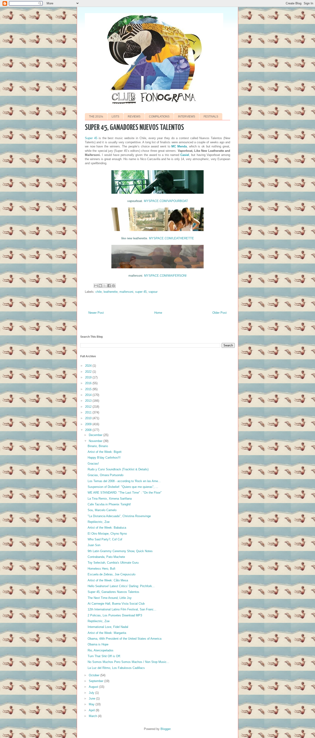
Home (158, 312)
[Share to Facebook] (109, 285)
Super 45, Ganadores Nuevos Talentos (113, 592)
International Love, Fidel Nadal (108, 627)
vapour (153, 291)
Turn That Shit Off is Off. (104, 656)
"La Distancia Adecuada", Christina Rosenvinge (119, 516)
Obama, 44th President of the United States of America (124, 638)
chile (98, 291)
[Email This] (96, 285)
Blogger (165, 729)
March (93, 716)
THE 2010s (96, 116)
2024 (88, 365)
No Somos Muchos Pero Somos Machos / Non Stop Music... (128, 662)
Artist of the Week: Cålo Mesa (108, 580)
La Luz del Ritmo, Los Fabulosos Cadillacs (116, 668)
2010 (88, 418)
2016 (88, 383)
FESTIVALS (211, 116)
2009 (88, 424)
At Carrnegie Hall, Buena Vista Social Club (116, 603)
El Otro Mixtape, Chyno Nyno (107, 533)
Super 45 (91, 138)
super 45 (141, 291)
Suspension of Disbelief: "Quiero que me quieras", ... (123, 487)
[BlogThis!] (100, 285)
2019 (88, 377)
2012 (88, 406)
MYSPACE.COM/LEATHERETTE (171, 238)
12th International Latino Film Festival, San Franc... (122, 609)
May (92, 704)
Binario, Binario (98, 446)
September (96, 681)
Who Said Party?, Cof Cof (105, 539)
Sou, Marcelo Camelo (102, 510)
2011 (88, 412)
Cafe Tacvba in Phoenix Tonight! (109, 504)
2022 (88, 371)
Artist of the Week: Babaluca (107, 527)
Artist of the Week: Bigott (105, 452)
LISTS (115, 116)
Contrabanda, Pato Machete (106, 557)
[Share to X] (104, 285)
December (96, 435)
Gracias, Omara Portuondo (105, 475)
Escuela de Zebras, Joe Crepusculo (111, 574)
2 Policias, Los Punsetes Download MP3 (115, 615)
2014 (88, 395)
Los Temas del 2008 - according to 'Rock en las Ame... (124, 481)
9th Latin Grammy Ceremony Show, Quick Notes (120, 551)
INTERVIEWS (186, 116)
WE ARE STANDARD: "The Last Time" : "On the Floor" (125, 492)
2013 (88, 400)
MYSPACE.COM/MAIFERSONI (165, 275)
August (94, 686)
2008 (88, 430)
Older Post (219, 312)
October (94, 675)
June (92, 698)
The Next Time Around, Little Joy (110, 598)
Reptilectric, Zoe (99, 522)
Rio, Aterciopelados (100, 650)
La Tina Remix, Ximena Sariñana (110, 498)
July (92, 692)
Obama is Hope (98, 644)
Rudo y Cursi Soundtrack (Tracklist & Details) (118, 469)
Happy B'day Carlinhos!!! (104, 457)
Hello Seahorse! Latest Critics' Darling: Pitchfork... (121, 586)
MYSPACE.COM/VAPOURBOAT (166, 201)
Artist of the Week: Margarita (107, 633)
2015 (88, 389)
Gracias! (93, 463)
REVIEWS (134, 116)
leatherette (111, 291)
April (92, 710)
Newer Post (96, 312)
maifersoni (126, 291)
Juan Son (94, 545)
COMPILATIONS (159, 116)
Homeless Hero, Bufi (101, 568)
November (96, 441)
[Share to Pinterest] (113, 285)
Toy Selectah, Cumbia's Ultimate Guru (113, 562)
